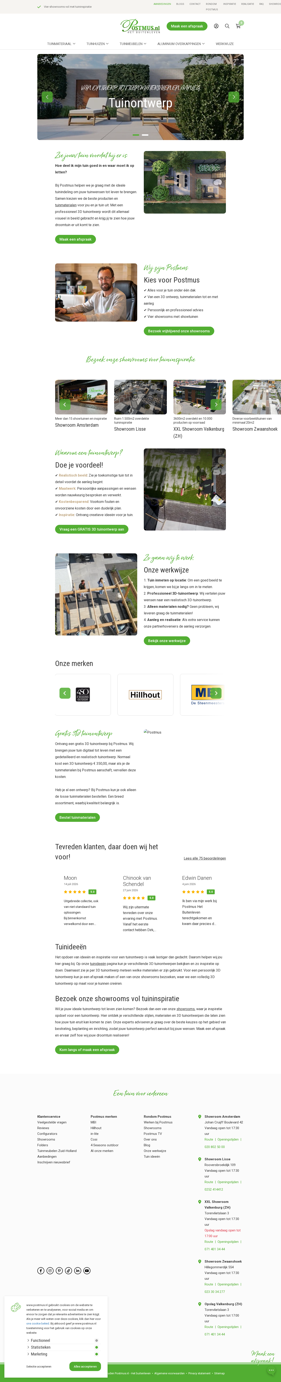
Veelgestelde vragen (52, 1122)
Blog (147, 1145)
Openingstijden (228, 1139)
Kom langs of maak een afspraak (87, 1049)
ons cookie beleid (37, 1323)
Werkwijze (225, 44)
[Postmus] (140, 26)
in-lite (95, 1134)
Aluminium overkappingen (179, 44)
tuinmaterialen (66, 205)
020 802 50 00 (215, 1147)
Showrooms (46, 1139)
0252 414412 (214, 1189)
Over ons (150, 1139)
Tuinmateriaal (59, 44)
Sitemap (219, 1373)
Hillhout (96, 1128)
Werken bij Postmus (158, 1122)
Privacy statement (199, 1373)
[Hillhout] (145, 694)
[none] (228, 36)
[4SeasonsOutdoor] (83, 694)
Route (209, 1139)
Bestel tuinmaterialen (77, 817)
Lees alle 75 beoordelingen (205, 858)
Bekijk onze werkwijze (167, 641)
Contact (195, 4)
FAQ (261, 4)
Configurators (47, 1134)
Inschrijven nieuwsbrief (53, 1162)
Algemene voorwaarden (169, 1373)
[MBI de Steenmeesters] (208, 694)
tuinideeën (98, 964)
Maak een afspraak (187, 26)
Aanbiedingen (162, 4)
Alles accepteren (85, 1366)
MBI (93, 1122)
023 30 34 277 (215, 1292)
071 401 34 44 (215, 1249)
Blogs (180, 4)
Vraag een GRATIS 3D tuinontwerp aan (91, 529)
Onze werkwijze (155, 1151)
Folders (42, 1145)
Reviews (43, 1128)
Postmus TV (153, 1134)
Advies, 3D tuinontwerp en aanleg (65, 6)
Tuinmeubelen (131, 44)
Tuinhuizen (95, 44)
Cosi (94, 1139)
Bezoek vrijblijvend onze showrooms (179, 331)
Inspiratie (229, 4)
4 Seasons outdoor (105, 1145)
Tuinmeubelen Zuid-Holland (57, 1151)
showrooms (186, 1009)
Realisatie (247, 4)
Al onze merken (102, 1151)
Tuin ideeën (152, 1157)
